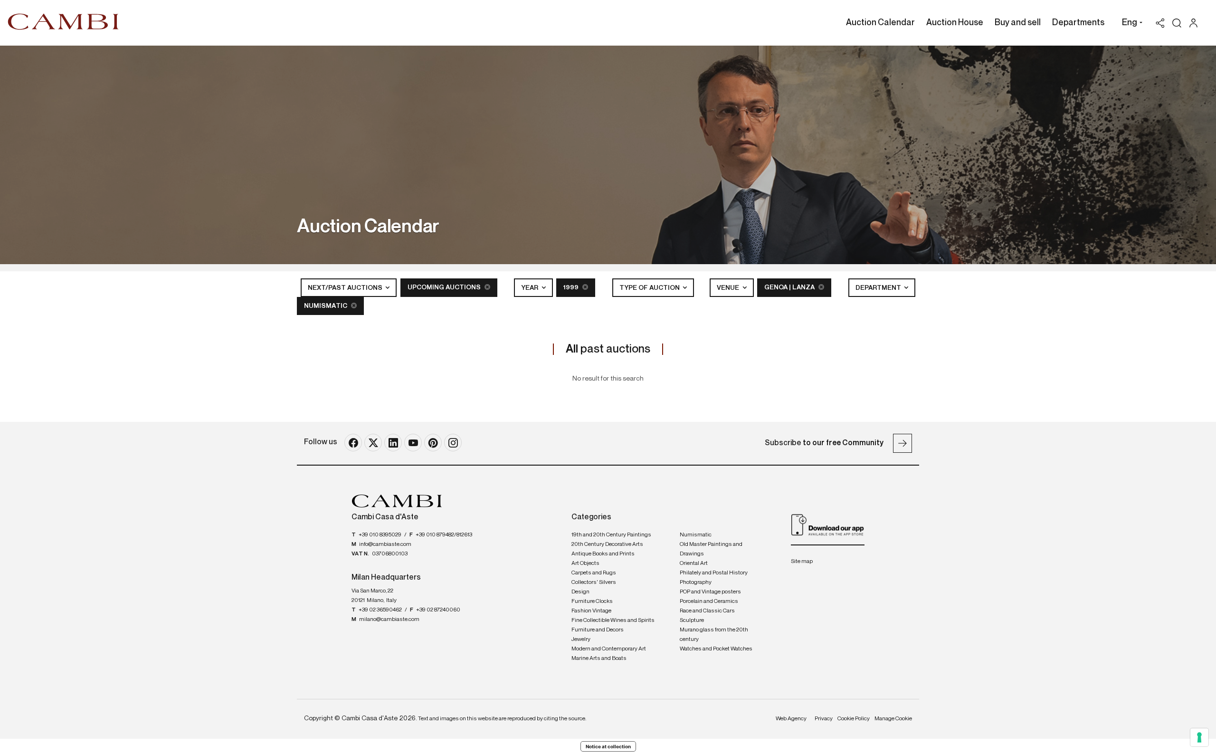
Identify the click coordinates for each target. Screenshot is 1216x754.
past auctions (608, 349)
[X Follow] (373, 442)
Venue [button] (729, 288)
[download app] (827, 524)
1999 (571, 287)
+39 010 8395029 (380, 535)
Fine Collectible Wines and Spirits (613, 620)
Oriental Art (694, 563)
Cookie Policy (853, 719)
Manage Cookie (893, 719)
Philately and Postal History (714, 573)
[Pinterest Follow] (433, 442)
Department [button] (878, 288)
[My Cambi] (1196, 23)
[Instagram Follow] (453, 442)
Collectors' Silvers (593, 582)
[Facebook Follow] (353, 442)
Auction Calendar (880, 23)
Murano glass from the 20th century (714, 634)
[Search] (1177, 23)
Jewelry (580, 639)
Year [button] (530, 288)
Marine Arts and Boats (599, 658)
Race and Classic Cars (707, 611)
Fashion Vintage (591, 611)
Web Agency (791, 719)
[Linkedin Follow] (393, 442)
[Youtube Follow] (413, 442)
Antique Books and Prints (603, 554)
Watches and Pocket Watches (716, 649)
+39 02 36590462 (380, 610)
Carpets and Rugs (593, 573)
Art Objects (585, 563)
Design (580, 592)
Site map (802, 561)
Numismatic (326, 306)
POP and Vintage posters (710, 592)
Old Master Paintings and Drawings (711, 549)
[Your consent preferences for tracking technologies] (1199, 737)
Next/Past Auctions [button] (346, 288)
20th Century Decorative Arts (607, 544)
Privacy (824, 719)
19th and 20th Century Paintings (611, 535)
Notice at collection (608, 746)
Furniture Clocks (592, 601)
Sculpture (692, 620)
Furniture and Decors (597, 630)
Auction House (954, 23)
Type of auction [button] (650, 288)
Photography (696, 582)
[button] (1130, 24)
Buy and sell (1018, 23)
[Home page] (63, 21)
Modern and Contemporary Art (608, 649)
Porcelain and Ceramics (709, 601)
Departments (1078, 23)
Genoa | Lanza (790, 287)
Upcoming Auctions (445, 287)
